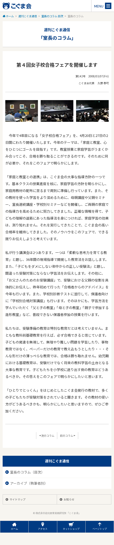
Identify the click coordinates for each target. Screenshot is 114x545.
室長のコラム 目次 (52, 16)
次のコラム (47, 435)
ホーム (9, 16)
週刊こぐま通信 (27, 16)
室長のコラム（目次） (28, 472)
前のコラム (67, 435)
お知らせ (69, 499)
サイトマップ (17, 499)
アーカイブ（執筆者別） (29, 483)
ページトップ (100, 529)
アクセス (42, 529)
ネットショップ (71, 529)
